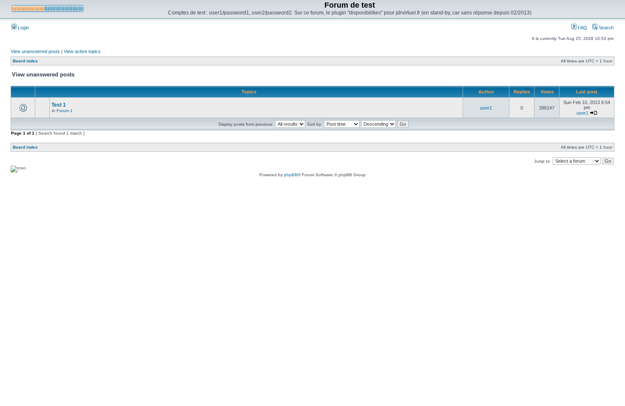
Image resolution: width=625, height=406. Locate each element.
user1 (486, 107)
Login (23, 27)
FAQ (582, 27)
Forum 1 (65, 110)
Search (605, 27)
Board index (25, 61)
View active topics (82, 51)
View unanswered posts (35, 51)
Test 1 (58, 105)
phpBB (291, 174)
